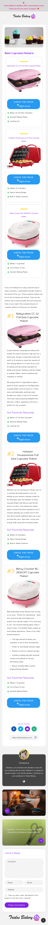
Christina (24, 763)
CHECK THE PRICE (23, 102)
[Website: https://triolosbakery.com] (24, 781)
